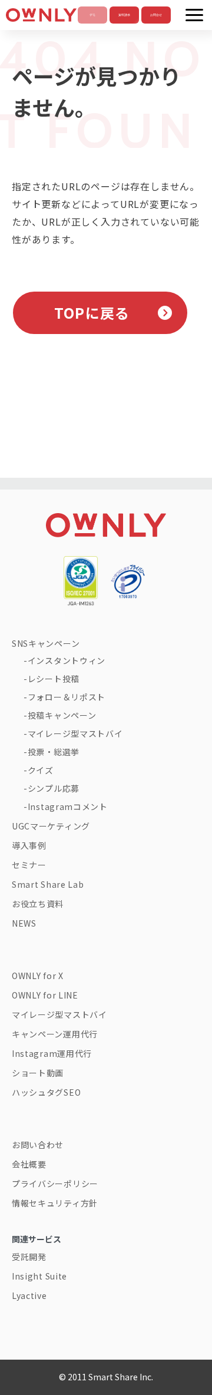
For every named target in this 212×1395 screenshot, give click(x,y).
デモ (92, 15)
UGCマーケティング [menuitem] (51, 826)
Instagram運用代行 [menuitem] (52, 1053)
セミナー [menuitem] (29, 865)
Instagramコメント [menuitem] (68, 806)
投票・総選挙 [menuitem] (54, 752)
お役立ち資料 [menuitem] (38, 904)
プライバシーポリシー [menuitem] (55, 1183)
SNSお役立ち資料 (124, 15)
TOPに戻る (92, 312)
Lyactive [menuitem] (29, 1295)
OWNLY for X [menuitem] (38, 975)
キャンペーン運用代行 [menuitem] (55, 1034)
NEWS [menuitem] (24, 923)
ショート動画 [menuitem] (38, 1073)
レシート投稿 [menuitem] (54, 679)
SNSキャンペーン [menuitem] (46, 643)
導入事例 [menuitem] (29, 845)
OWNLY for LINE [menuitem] (45, 995)
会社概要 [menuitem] (29, 1164)
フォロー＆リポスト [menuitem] (66, 697)
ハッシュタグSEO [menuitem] (46, 1092)
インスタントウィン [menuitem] (66, 660)
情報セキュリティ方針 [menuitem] (55, 1203)
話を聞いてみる (156, 15)
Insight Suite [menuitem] (39, 1276)
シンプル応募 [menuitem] (54, 788)
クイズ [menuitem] (41, 770)
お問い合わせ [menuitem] (38, 1145)
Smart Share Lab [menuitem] (48, 884)
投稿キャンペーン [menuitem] (62, 715)
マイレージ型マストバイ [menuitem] (75, 733)
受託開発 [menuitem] (29, 1256)
